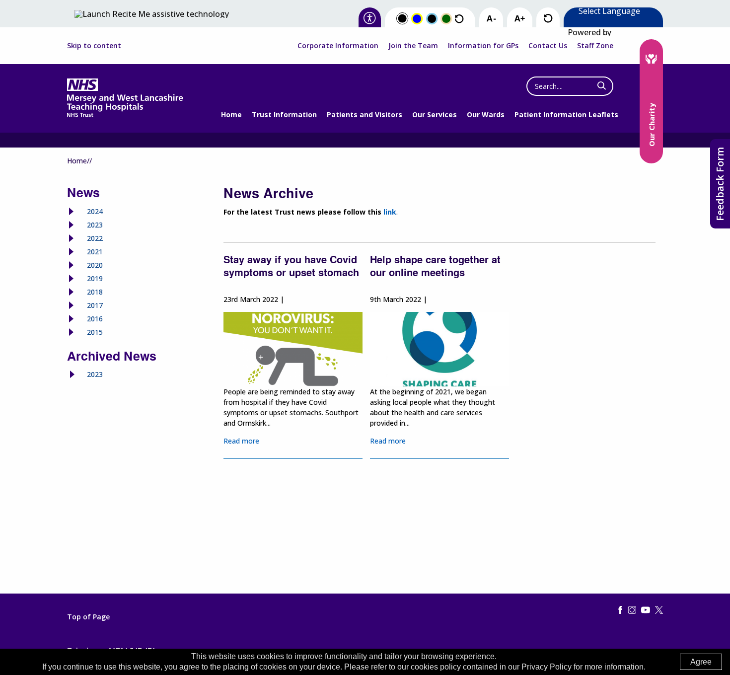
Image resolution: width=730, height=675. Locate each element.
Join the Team (413, 45)
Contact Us (547, 45)
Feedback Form (720, 184)
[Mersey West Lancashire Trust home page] (125, 115)
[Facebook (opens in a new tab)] (620, 610)
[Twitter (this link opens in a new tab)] (659, 610)
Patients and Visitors (364, 114)
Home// (79, 160)
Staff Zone (595, 45)
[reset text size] (548, 18)
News (83, 192)
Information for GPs (483, 45)
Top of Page (88, 616)
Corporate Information (337, 45)
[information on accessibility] (370, 18)
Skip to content (94, 45)
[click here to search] (601, 85)
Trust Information (284, 114)
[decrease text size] (491, 19)
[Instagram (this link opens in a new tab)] (632, 610)
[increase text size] (519, 19)
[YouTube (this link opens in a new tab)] (645, 610)
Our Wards (486, 114)
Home (231, 114)
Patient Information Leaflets (566, 114)
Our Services (434, 114)
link (389, 212)
